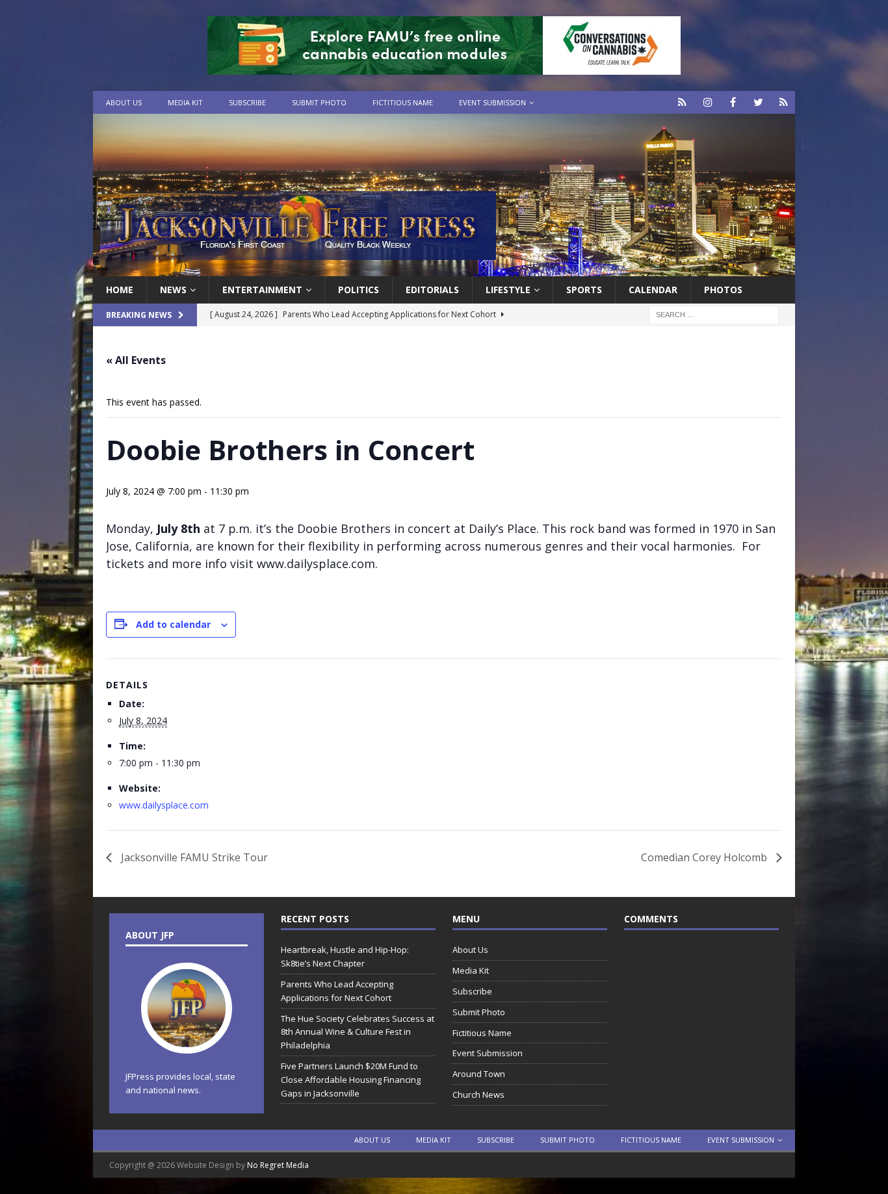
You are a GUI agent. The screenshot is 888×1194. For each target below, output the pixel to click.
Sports (584, 289)
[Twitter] (758, 102)
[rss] (783, 102)
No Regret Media (278, 1165)
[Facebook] (733, 102)
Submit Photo (319, 102)
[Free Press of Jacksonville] (444, 269)
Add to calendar (173, 624)
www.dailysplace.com (164, 805)
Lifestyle (508, 289)
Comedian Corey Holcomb (705, 857)
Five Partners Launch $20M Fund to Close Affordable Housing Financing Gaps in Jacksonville (351, 1079)
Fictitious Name (402, 102)
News (173, 289)
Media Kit (185, 102)
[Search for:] (714, 314)
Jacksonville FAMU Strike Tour (193, 857)
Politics (358, 289)
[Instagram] (707, 102)
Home (119, 289)
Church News (478, 1094)
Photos (723, 289)
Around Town (478, 1074)
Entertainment (262, 289)
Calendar (653, 289)
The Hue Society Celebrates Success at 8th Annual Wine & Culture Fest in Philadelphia (357, 1032)
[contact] (682, 102)
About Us (124, 102)
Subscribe (247, 102)
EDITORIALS (432, 289)
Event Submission (492, 102)
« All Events (136, 360)
